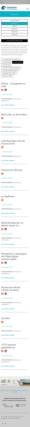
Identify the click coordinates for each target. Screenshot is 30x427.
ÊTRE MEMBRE (14, 392)
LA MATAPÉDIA (5, 73)
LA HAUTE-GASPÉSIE (6, 62)
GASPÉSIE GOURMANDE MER (8, 1)
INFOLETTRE (24, 1)
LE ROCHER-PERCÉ (6, 65)
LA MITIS (13, 73)
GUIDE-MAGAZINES (5, 390)
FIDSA (16, 1)
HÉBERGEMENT (14, 29)
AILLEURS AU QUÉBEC (7, 76)
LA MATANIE (16, 59)
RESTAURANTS (14, 23)
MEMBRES (12, 3)
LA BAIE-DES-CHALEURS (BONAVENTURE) (11, 67)
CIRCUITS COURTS (18, 3)
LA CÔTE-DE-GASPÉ (18, 62)
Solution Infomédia (14, 418)
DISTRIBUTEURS (14, 31)
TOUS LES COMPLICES (14, 20)
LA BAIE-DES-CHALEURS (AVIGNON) (9, 70)
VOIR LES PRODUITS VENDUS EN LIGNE (14, 40)
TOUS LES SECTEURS (6, 59)
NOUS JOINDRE (7, 3)
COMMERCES (14, 26)
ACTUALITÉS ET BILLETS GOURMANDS (18, 390)
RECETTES (19, 1)
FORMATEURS (14, 34)
